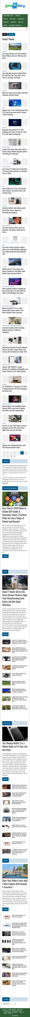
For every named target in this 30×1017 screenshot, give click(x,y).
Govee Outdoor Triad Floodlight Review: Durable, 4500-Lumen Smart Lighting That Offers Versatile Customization (14, 408)
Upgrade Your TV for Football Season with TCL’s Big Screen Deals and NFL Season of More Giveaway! (15, 112)
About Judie (4, 1009)
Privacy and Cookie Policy (17, 1010)
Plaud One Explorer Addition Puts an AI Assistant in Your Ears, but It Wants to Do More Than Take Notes (19, 786)
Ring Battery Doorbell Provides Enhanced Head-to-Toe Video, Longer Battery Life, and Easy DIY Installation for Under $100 (14, 349)
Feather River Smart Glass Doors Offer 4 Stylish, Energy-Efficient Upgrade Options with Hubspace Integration (14, 151)
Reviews (4, 403)
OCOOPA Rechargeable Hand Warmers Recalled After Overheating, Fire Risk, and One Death (18, 942)
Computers (6, 22)
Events (4, 286)
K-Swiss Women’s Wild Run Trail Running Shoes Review (19, 674)
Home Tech (17, 16)
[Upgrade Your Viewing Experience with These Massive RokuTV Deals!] (15, 441)
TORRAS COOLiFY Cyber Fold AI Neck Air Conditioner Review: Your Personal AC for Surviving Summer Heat (19, 699)
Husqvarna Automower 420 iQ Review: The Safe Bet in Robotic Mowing (19, 683)
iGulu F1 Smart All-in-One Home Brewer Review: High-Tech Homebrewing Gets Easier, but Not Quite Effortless (15, 598)
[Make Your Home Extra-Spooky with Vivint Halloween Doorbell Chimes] (15, 88)
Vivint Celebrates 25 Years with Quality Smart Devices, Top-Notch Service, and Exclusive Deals (14, 190)
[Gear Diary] (15, 5)
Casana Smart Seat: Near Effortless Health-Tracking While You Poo (19, 957)
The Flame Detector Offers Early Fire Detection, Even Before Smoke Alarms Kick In (13, 229)
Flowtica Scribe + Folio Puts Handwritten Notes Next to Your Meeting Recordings (19, 802)
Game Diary (13, 22)
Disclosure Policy (7, 1010)
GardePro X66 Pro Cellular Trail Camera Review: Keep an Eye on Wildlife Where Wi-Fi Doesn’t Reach (19, 707)
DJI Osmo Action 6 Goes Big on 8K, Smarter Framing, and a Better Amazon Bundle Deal (19, 819)
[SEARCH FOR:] (15, 29)
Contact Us (10, 1013)
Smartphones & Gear (8, 16)
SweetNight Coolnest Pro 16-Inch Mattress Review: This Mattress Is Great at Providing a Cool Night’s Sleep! (19, 835)
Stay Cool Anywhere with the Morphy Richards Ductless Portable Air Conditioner (13, 329)
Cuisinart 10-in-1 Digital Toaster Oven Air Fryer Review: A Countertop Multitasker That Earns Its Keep (19, 641)
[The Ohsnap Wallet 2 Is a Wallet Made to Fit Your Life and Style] (15, 740)
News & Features (6, 147)
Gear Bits (4, 51)
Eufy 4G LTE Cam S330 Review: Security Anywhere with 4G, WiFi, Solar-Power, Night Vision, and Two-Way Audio (14, 427)
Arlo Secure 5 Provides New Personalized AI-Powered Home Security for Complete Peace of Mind (14, 171)
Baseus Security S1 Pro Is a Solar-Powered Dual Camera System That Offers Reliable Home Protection (13, 310)
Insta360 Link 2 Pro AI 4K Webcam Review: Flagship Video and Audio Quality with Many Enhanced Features (19, 659)
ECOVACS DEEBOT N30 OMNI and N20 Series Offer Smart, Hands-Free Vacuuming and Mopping (14, 210)
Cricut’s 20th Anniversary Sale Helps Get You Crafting (18, 842)
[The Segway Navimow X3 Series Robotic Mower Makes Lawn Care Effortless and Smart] (15, 49)
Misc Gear (20, 22)
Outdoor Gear (21, 19)
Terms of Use (21, 1012)
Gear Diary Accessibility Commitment (11, 1012)
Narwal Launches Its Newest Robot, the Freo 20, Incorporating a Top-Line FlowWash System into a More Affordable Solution (19, 925)
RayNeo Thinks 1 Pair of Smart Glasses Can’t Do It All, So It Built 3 (19, 826)
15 (11, 456)
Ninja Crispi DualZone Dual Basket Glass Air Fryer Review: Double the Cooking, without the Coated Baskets (19, 811)
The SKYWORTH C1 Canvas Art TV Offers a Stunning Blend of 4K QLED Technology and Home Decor (14, 388)
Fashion (5, 25)
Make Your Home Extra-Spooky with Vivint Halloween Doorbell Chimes (15, 93)
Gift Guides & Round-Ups (15, 25)
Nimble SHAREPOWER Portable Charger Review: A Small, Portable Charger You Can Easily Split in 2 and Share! (20, 650)
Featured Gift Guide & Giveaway (10, 488)
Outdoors (8, 403)
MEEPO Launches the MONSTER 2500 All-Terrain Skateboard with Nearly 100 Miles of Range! (19, 950)
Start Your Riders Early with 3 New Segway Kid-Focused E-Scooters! (14, 884)
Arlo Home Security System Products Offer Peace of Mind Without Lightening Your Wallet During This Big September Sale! (14, 250)
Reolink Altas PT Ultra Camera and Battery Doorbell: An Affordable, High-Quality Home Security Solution (13, 271)
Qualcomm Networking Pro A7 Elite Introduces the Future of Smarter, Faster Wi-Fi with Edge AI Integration (14, 131)
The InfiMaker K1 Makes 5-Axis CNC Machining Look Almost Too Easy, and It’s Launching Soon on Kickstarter (19, 852)
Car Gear (5, 19)
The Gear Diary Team (12, 1009)
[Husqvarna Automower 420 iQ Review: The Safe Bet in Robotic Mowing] (6, 684)
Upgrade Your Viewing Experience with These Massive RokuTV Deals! (13, 446)
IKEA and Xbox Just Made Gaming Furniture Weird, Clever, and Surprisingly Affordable (19, 794)
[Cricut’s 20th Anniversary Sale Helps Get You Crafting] (6, 845)
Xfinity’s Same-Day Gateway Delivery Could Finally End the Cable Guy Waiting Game (20, 974)
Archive (5, 1013)
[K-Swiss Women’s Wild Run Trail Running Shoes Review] (6, 676)
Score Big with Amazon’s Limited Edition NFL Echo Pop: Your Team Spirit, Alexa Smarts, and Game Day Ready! (14, 75)
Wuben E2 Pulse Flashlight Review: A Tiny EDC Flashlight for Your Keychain (19, 667)
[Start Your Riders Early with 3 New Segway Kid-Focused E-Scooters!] (15, 877)
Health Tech (12, 19)
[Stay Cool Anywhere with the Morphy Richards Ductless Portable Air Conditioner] (15, 323)
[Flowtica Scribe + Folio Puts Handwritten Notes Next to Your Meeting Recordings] (6, 804)
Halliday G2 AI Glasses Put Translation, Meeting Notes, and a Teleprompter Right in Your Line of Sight (19, 966)
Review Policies (20, 1009)
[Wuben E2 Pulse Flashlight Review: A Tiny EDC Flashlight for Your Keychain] (6, 669)
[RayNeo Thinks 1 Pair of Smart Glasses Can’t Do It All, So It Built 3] (6, 828)
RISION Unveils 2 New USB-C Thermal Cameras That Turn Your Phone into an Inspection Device (19, 933)
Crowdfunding (5, 325)
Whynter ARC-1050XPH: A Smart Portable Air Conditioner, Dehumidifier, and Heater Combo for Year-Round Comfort (15, 369)
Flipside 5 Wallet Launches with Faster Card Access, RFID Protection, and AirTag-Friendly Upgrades (18, 983)
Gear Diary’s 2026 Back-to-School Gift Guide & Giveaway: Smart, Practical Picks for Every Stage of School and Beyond (14, 514)
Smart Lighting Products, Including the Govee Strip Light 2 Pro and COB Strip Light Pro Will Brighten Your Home (14, 290)
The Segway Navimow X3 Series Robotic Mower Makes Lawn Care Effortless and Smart (14, 55)
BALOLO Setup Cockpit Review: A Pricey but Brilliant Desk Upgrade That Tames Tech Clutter (19, 690)
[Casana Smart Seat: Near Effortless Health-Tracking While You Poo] (6, 959)
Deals (3, 107)
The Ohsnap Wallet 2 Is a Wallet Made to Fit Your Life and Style (14, 746)
